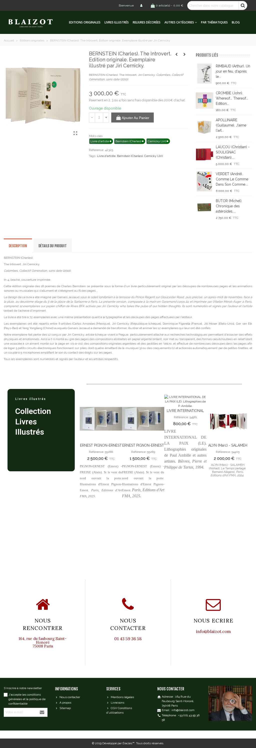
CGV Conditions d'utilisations (119, 710)
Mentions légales (122, 697)
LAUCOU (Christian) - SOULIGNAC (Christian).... (233, 152)
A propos (65, 702)
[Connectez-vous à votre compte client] (142, 5)
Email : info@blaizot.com (178, 710)
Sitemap (65, 708)
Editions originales (84, 22)
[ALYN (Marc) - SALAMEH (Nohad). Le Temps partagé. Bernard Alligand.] (227, 419)
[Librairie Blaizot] (35, 22)
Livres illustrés (116, 22)
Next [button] (241, 481)
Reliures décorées (146, 22)
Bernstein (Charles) (130, 156)
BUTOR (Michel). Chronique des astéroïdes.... (229, 206)
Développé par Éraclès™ (118, 743)
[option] (101, 449)
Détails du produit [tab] (52, 246)
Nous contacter (70, 697)
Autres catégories (179, 22)
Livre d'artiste (106, 156)
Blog (236, 22)
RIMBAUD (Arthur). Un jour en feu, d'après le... (233, 71)
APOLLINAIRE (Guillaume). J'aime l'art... (231, 125)
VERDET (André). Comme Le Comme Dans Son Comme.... (232, 179)
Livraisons (117, 702)
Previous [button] (87, 481)
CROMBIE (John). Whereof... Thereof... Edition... (232, 98)
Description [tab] (18, 246)
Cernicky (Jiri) (153, 156)
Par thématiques (214, 22)
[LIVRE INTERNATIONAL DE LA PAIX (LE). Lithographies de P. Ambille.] (185, 401)
